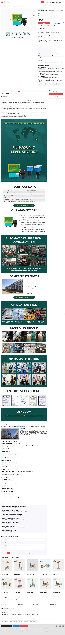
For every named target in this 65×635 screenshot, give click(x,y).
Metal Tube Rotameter (4, 604)
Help (47, 4)
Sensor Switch (20, 614)
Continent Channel (43, 628)
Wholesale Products (32, 628)
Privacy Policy (47, 631)
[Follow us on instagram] (59, 625)
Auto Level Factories (22, 618)
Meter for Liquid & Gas (14, 6)
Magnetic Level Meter (5, 621)
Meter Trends (26, 621)
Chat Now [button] (58, 23)
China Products (18, 628)
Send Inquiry (44, 23)
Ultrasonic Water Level (13, 621)
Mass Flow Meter (3, 602)
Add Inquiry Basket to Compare (19, 37)
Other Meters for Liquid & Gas (6, 614)
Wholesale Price (38, 628)
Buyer (42, 4)
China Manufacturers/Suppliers (25, 628)
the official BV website (22, 426)
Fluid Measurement (27, 614)
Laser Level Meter (52, 618)
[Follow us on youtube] (60, 625)
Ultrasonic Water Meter (51, 604)
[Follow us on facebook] (56, 625)
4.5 (53, 91)
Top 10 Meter (20, 621)
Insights (53, 628)
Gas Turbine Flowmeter (35, 601)
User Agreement (38, 631)
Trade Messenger (16, 625)
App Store (3, 625)
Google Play (9, 625)
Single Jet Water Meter (35, 604)
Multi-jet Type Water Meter (20, 604)
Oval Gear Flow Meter (35, 602)
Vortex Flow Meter (51, 601)
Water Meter (9, 464)
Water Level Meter (37, 618)
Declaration (42, 631)
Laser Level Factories (30, 618)
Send (8, 553)
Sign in (63, 2)
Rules (63, 4)
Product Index (49, 628)
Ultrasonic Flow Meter (20, 602)
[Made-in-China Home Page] (6, 2)
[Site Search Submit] (42, 2)
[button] (39, 1)
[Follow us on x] (58, 625)
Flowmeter (13, 464)
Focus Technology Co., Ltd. (25, 631)
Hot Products (13, 628)
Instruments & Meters (7, 6)
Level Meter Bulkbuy (33, 621)
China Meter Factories (5, 618)
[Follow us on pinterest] (62, 625)
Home (2, 6)
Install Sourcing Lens (25, 625)
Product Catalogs (14, 599)
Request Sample (53, 25)
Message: (4, 545)
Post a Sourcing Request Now (27, 553)
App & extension (52, 4)
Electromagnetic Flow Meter (5, 601)
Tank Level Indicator (35, 614)
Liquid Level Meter (21, 6)
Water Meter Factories (13, 618)
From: (5, 540)
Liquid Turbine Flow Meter (20, 601)
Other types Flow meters (51, 602)
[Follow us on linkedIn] (63, 625)
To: (5, 542)
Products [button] (16, 1)
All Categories (4, 4)
